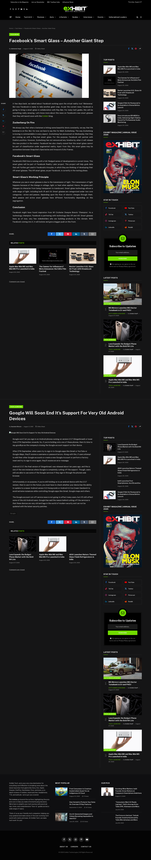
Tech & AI (28, 17)
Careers (74, 847)
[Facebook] (3, 109)
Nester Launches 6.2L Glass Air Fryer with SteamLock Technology (81, 269)
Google (13, 513)
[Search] (137, 17)
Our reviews (13, 799)
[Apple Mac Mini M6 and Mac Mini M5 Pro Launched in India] (22, 256)
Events (100, 17)
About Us (64, 847)
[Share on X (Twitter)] (132, 48)
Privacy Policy (123, 266)
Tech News (18, 28)
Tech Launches (109, 339)
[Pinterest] (3, 126)
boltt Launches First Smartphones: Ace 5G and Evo (129, 482)
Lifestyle (63, 17)
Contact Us (86, 847)
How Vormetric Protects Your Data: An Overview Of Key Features (82, 803)
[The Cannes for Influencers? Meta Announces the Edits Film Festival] (52, 256)
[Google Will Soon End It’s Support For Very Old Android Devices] (32, 433)
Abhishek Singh (16, 48)
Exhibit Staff (134, 313)
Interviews (87, 17)
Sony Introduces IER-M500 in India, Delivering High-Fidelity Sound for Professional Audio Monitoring (129, 119)
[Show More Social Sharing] (140, 48)
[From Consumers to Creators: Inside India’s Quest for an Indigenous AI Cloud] (61, 791)
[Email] (3, 132)
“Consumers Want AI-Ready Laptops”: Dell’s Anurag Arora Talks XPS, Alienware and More (127, 804)
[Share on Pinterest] (135, 48)
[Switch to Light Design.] (141, 17)
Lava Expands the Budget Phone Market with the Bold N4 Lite (122, 345)
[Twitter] (3, 115)
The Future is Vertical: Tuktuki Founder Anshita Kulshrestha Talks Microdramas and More (127, 818)
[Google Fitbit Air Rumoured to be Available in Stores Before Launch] (109, 106)
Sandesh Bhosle (16, 426)
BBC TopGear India (53, 2)
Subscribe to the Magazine (20, 2)
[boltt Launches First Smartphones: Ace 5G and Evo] (109, 484)
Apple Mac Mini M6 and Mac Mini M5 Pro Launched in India (21, 268)
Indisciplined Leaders (118, 17)
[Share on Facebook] (128, 48)
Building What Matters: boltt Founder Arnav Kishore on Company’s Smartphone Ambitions (128, 791)
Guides (75, 17)
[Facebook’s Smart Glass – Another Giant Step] (49, 97)
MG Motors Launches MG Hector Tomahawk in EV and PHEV (123, 309)
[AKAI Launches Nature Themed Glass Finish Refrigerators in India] (82, 544)
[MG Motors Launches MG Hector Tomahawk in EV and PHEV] (122, 294)
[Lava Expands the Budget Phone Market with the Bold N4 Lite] (122, 330)
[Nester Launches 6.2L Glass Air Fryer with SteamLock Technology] (82, 256)
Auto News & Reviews (112, 303)
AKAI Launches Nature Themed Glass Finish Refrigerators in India (82, 556)
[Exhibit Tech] (75, 9)
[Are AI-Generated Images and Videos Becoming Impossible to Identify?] (61, 817)
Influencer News (68, 2)
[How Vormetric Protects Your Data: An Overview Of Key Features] (61, 805)
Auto (52, 17)
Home (17, 17)
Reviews (40, 17)
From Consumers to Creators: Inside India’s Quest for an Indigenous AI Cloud (80, 791)
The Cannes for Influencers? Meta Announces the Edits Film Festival (52, 269)
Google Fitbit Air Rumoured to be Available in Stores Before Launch (129, 105)
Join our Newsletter (37, 2)
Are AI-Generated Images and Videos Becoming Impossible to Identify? (81, 816)
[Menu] (11, 17)
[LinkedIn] (3, 121)
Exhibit (45, 116)
